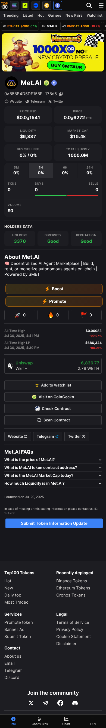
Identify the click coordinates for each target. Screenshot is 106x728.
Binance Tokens (71, 580)
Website (16, 101)
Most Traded (16, 602)
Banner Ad (14, 629)
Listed (28, 15)
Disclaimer (66, 643)
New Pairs (74, 15)
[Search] (90, 5)
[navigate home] (4, 5)
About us (12, 656)
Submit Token (17, 636)
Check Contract (56, 408)
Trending (10, 15)
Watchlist (94, 15)
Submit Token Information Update (54, 523)
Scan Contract (56, 420)
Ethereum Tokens (73, 588)
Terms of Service (72, 622)
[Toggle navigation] (101, 5)
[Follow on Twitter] (31, 703)
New (8, 588)
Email (9, 663)
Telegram (37, 101)
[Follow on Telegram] (46, 703)
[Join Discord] (75, 703)
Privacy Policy (69, 629)
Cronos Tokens (71, 595)
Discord (11, 677)
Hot (41, 15)
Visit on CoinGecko (56, 397)
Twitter (58, 101)
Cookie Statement (73, 636)
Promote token (18, 622)
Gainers (54, 15)
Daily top (12, 595)
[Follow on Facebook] (60, 703)
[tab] (16, 170)
